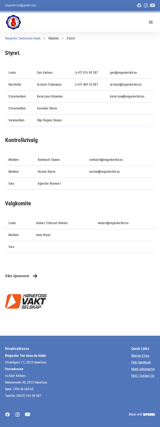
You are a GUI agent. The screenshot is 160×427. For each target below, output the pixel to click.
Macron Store (140, 356)
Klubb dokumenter (143, 369)
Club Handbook (141, 362)
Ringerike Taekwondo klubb (22, 38)
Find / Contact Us (142, 376)
